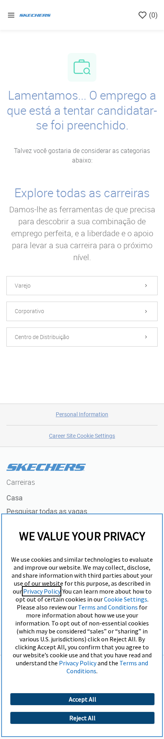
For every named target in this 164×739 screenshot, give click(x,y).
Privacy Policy (41, 591)
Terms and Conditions (108, 607)
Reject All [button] (82, 718)
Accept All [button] (82, 699)
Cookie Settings (125, 599)
